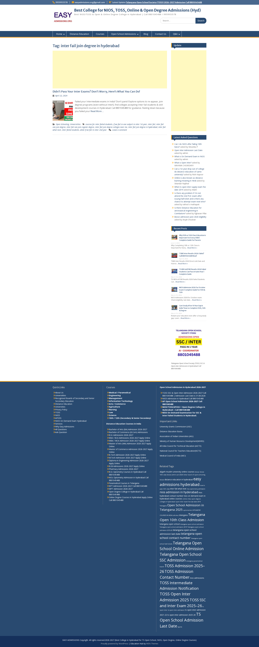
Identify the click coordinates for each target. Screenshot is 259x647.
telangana (183, 515)
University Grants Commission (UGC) (176, 426)
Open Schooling (62, 124)
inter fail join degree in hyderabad (142, 127)
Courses (100, 33)
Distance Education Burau (171, 431)
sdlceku (175, 515)
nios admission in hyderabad (179, 492)
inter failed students (70, 130)
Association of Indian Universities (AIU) (176, 436)
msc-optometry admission (196, 489)
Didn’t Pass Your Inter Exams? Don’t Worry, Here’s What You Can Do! (96, 91)
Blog (146, 33)
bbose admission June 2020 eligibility (190, 217)
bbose (197, 472)
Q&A (175, 33)
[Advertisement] (110, 69)
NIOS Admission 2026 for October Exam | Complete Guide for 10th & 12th (192, 289)
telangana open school (170, 524)
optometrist (187, 510)
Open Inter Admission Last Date (188, 150)
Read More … (97, 111)
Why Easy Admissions (64, 426)
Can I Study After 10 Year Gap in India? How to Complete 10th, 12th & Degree (192, 308)
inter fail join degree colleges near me (111, 127)
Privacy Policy (61, 409)
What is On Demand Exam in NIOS (189, 156)
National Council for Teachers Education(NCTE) (180, 451)
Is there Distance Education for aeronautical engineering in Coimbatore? (188, 211)
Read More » (192, 248)
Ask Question (61, 432)
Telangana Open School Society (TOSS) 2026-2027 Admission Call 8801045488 (164, 2)
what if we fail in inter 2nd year (93, 130)
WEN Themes (152, 643)
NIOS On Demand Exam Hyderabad (70, 421)
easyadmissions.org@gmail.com (90, 2)
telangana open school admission (192, 524)
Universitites (75, 124)
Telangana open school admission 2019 (173, 527)
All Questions (61, 429)
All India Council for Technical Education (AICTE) (180, 446)
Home (59, 33)
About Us (59, 392)
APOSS (58, 418)
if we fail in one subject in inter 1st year (130, 124)
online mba (187, 499)
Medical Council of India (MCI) (173, 455)
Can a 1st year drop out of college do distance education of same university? (189, 172)
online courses (175, 498)
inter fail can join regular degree (80, 127)
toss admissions (197, 578)
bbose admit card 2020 (175, 475)
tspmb (180, 627)
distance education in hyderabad (179, 479)
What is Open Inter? (183, 162)
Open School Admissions (123, 33)
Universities (60, 406)
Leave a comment (119, 130)
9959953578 (62, 2)
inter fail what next (178, 488)
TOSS (57, 412)
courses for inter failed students (99, 124)
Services (58, 423)
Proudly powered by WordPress (114, 643)
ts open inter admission (176, 610)
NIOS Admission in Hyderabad (175, 398)
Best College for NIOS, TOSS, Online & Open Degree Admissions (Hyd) (137, 10)
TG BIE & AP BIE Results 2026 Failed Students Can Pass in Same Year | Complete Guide (192, 271)
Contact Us (160, 33)
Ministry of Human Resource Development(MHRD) (182, 441)
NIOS (57, 415)
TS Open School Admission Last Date (181, 620)
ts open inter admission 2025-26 (181, 615)
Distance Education (79, 33)
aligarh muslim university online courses (177, 471)
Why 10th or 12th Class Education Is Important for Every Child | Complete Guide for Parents (192, 237)
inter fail (151, 124)
